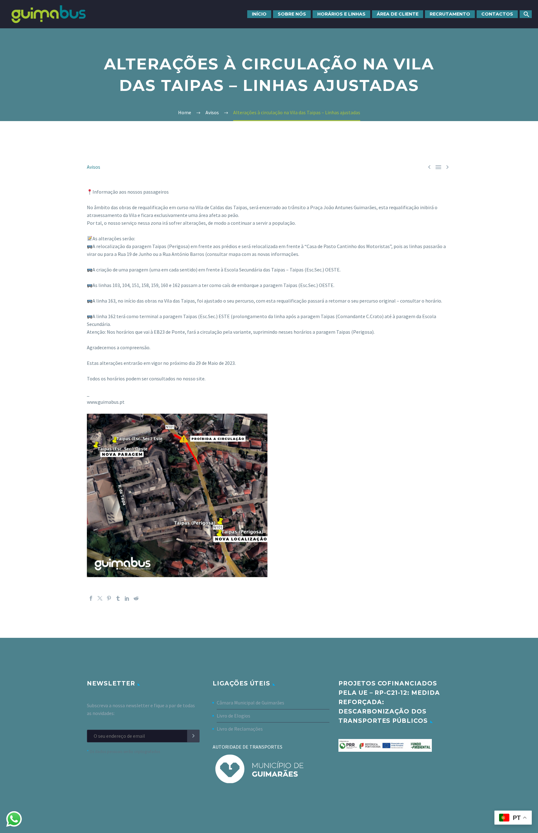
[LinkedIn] (127, 598)
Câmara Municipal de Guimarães (250, 702)
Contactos (497, 14)
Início (259, 14)
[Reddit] (136, 598)
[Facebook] (90, 598)
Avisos (93, 167)
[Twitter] (99, 598)
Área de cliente (397, 14)
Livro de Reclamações (240, 729)
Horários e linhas (341, 14)
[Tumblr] (118, 598)
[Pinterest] (108, 598)
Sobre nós (292, 14)
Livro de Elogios (233, 716)
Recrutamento (450, 14)
